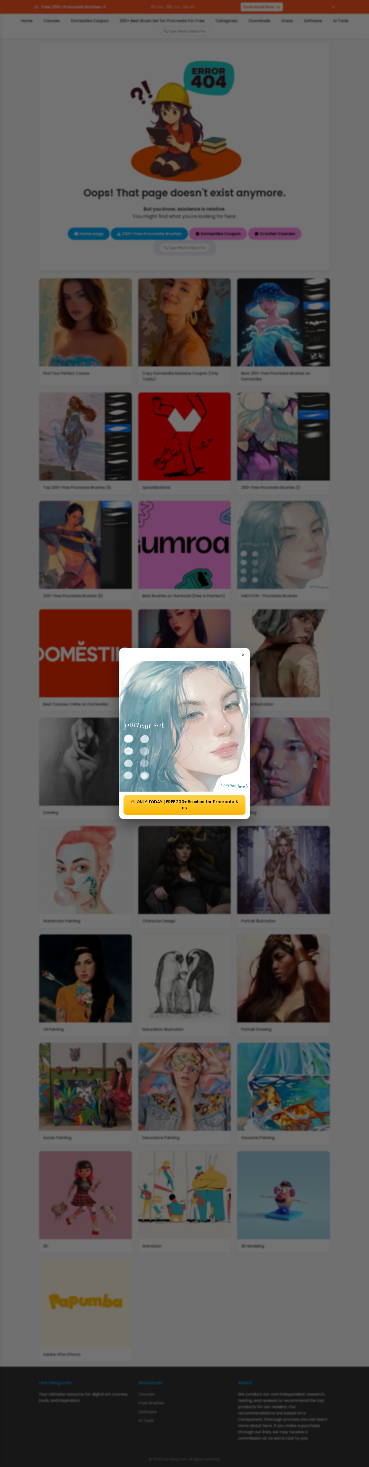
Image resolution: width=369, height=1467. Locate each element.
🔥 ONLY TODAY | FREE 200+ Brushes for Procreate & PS (184, 805)
